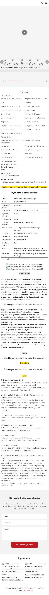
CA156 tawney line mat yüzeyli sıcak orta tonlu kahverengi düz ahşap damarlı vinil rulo (34, 576)
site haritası (28, 591)
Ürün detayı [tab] (24, 92)
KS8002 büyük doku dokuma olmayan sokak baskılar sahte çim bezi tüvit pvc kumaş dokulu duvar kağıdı (11, 578)
